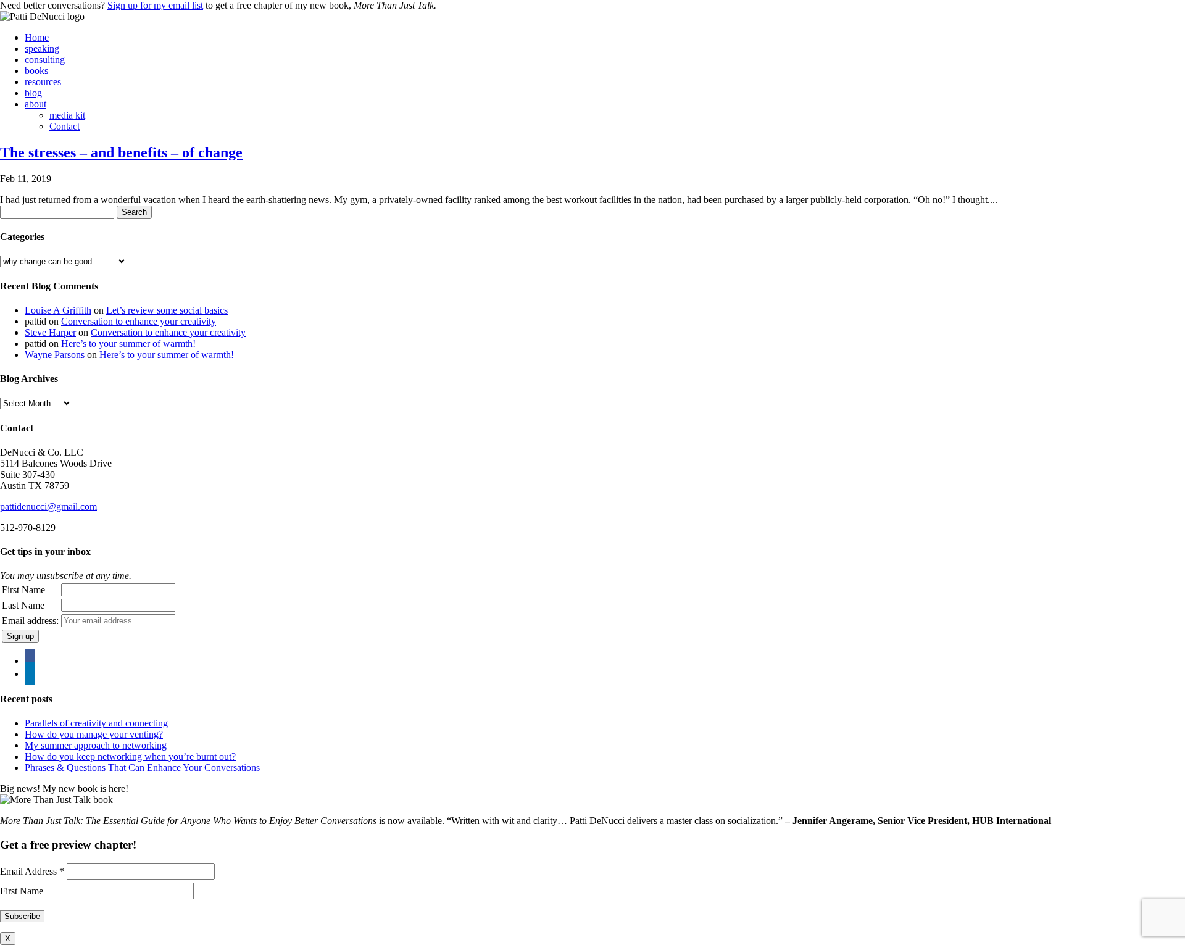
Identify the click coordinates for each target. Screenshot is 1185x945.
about (35, 104)
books (36, 70)
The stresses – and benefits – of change (121, 152)
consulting (45, 59)
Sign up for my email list (155, 5)
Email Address (32, 871)
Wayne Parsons (55, 354)
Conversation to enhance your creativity (138, 321)
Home (37, 37)
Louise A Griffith (58, 310)
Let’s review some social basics (167, 310)
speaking (42, 48)
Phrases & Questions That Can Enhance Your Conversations (142, 767)
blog (33, 93)
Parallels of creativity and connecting (96, 723)
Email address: (30, 620)
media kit (67, 115)
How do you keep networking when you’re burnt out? (130, 756)
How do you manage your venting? (94, 734)
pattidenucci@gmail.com (48, 506)
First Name (23, 590)
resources (43, 82)
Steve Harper (50, 332)
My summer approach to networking (96, 745)
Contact (64, 126)
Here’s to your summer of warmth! (128, 343)
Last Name (23, 605)
